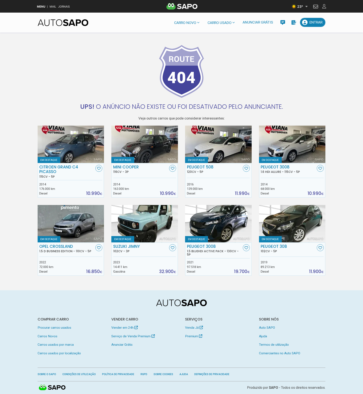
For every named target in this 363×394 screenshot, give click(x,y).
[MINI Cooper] (144, 144)
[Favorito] (98, 168)
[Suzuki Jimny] (144, 223)
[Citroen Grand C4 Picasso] (71, 144)
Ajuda (263, 336)
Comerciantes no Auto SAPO (279, 353)
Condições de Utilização (79, 374)
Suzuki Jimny (126, 248)
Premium (192, 336)
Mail (53, 6)
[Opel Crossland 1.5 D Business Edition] (71, 223)
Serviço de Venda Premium (131, 336)
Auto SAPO (267, 328)
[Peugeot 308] (292, 223)
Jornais (64, 6)
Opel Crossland (65, 248)
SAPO (52, 387)
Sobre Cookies (163, 374)
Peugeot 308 (274, 248)
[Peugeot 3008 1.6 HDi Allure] (292, 144)
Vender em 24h (122, 328)
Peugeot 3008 (280, 169)
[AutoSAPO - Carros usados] (63, 22)
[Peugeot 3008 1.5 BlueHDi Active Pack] (218, 223)
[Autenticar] (315, 7)
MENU (41, 6)
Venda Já (192, 328)
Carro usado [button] (219, 23)
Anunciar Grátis (258, 22)
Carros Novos (47, 336)
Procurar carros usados (54, 328)
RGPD (144, 374)
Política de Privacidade (118, 374)
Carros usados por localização (59, 353)
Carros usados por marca (56, 345)
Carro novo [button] (185, 23)
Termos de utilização (274, 345)
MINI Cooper (126, 169)
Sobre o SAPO (47, 374)
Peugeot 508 (200, 169)
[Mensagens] (282, 22)
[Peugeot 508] (218, 144)
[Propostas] (293, 22)
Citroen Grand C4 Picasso (58, 171)
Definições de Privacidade (211, 374)
